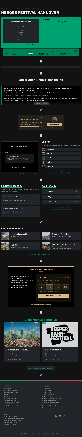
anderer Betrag (65, 287)
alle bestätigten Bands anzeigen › (21, 39)
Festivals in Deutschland (11, 392)
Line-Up (8, 53)
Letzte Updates (43, 53)
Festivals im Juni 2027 (10, 398)
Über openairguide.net (10, 417)
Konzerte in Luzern (47, 396)
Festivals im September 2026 (12, 404)
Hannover (73, 22)
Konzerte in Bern (47, 392)
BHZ (42, 98)
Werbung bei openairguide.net (13, 420)
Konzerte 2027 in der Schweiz (51, 406)
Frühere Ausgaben (64, 53)
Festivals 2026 (8, 394)
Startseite (4, 8)
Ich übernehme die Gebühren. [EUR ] (49, 291)
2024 (78, 191)
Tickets (30, 54)
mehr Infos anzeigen (42, 103)
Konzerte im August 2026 (49, 400)
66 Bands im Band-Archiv (61, 208)
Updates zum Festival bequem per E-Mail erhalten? (22, 45)
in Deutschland (65, 88)
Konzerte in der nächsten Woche (51, 398)
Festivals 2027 (8, 396)
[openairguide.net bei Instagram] (56, 416)
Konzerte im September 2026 (51, 402)
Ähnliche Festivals (44, 54)
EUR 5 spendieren (53, 124)
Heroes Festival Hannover (32, 8)
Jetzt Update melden (32, 173)
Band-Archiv (63, 54)
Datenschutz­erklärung (10, 422)
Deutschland (19, 8)
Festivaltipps (7, 388)
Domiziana (53, 98)
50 (57, 287)
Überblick (30, 53)
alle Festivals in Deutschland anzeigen (40, 368)
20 (49, 287)
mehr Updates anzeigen (19, 167)
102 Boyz (33, 98)
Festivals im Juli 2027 (10, 400)
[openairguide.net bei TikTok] (64, 416)
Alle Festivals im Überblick (11, 406)
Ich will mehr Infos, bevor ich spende (40, 304)
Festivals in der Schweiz (11, 390)
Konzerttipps (46, 388)
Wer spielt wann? (11, 54)
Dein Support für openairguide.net (14, 418)
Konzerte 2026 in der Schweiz (51, 404)
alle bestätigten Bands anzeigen (61, 172)
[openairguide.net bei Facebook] (60, 416)
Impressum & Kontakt (10, 424)
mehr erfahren (54, 127)
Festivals (11, 8)
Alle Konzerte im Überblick (50, 408)
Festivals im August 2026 (11, 402)
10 (41, 287)
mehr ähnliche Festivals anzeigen (40, 254)
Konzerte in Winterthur (48, 394)
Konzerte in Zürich (47, 390)
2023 (75, 191)
